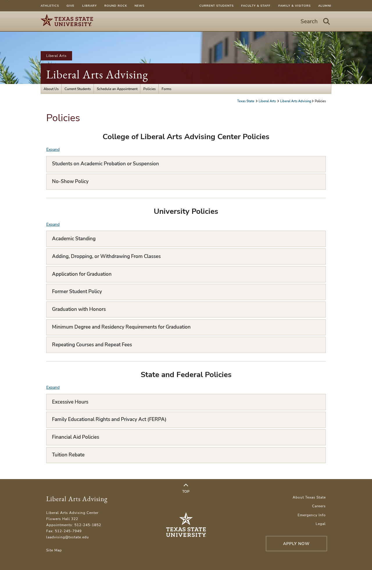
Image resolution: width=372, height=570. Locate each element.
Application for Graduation (82, 274)
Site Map (54, 550)
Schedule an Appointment (117, 88)
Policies (149, 88)
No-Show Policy (70, 181)
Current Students (216, 5)
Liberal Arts (56, 55)
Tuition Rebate (68, 454)
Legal (321, 523)
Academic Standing (74, 238)
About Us (51, 88)
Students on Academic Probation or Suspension (105, 163)
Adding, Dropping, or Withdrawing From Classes (106, 256)
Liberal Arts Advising (97, 74)
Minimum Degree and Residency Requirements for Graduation (121, 327)
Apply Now (296, 543)
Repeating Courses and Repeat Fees (92, 344)
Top (186, 491)
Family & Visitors (294, 5)
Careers (319, 505)
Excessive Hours (70, 402)
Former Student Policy (77, 291)
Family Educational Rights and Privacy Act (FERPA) (109, 419)
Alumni (324, 5)
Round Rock (115, 5)
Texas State (246, 101)
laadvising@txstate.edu (67, 537)
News (139, 5)
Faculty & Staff (256, 5)
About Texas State (309, 497)
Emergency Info (312, 514)
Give (70, 5)
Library (89, 5)
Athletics (50, 5)
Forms (166, 88)
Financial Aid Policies (75, 437)
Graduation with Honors (79, 309)
